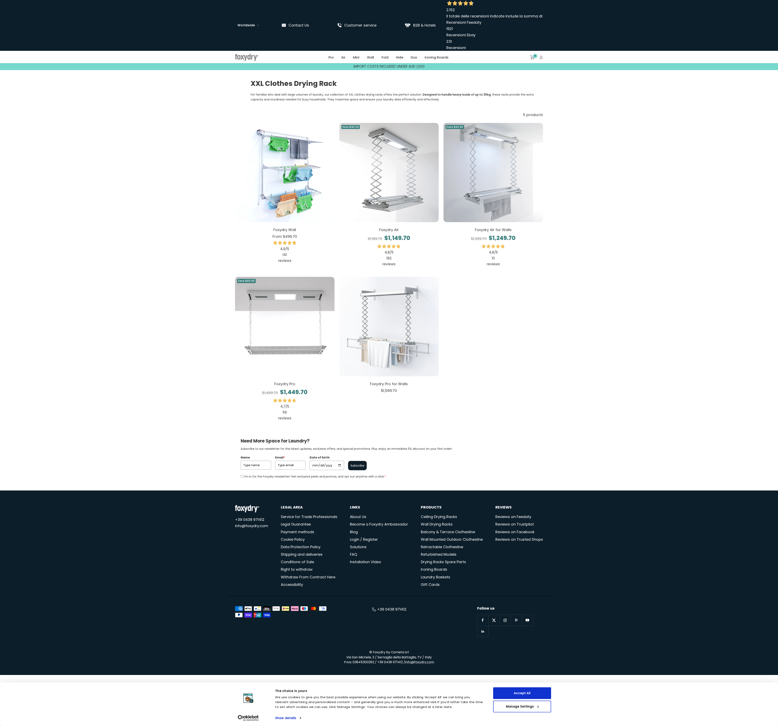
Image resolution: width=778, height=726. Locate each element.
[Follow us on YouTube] (527, 620)
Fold (385, 57)
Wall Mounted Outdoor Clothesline (452, 539)
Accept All (522, 693)
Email (280, 457)
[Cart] (532, 57)
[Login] (541, 57)
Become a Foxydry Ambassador (379, 524)
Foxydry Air (389, 229)
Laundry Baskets (435, 577)
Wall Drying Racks (437, 524)
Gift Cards (430, 584)
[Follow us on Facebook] (482, 620)
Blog (354, 531)
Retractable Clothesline (442, 546)
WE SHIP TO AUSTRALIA (389, 66)
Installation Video (365, 561)
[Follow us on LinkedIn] (482, 631)
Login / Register (364, 539)
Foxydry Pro (284, 383)
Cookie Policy (293, 539)
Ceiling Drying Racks (439, 516)
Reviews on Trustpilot (514, 524)
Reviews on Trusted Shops (519, 539)
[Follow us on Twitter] (493, 620)
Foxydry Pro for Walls (389, 383)
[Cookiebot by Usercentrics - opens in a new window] (248, 718)
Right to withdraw (297, 569)
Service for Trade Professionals (309, 516)
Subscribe (357, 466)
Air (343, 57)
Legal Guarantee (296, 524)
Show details (285, 718)
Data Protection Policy (301, 546)
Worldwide (246, 25)
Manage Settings (520, 706)
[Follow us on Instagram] (505, 620)
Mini (356, 57)
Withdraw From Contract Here (308, 577)
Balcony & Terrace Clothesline (448, 531)
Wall (370, 57)
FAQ (353, 554)
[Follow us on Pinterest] (516, 620)
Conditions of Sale (297, 561)
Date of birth (320, 457)
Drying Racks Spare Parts (443, 561)
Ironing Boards (437, 57)
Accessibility (292, 584)
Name (245, 457)
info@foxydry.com (251, 525)
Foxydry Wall (284, 229)
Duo (414, 57)
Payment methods (297, 531)
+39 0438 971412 (249, 519)
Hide (399, 57)
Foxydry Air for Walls (493, 229)
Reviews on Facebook (514, 531)
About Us (358, 516)
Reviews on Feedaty (513, 516)
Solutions (358, 546)
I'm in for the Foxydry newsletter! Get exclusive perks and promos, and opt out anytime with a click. (315, 476)
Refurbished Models (438, 554)
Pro (331, 57)
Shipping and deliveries (302, 554)
